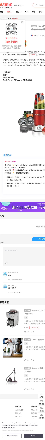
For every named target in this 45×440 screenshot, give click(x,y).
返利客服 (34, 416)
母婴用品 (8, 155)
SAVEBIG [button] (33, 327)
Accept (33, 436)
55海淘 (6, 5)
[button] (18, 5)
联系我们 (34, 413)
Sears (36, 35)
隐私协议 (18, 413)
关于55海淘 (19, 410)
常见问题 (34, 410)
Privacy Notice (28, 431)
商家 (17, 12)
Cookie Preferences (11, 436)
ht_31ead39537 (13, 272)
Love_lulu (11, 285)
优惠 (8, 12)
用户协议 (18, 416)
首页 (1, 18)
